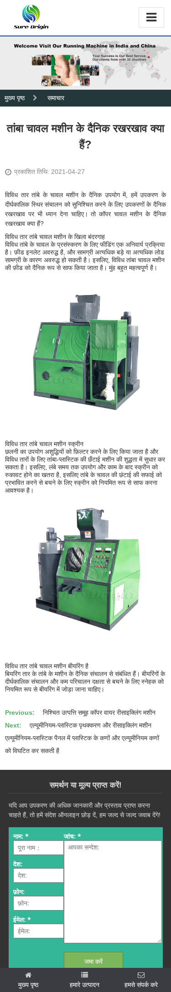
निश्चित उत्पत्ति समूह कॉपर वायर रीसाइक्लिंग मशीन (99, 712)
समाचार (55, 98)
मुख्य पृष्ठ (15, 98)
